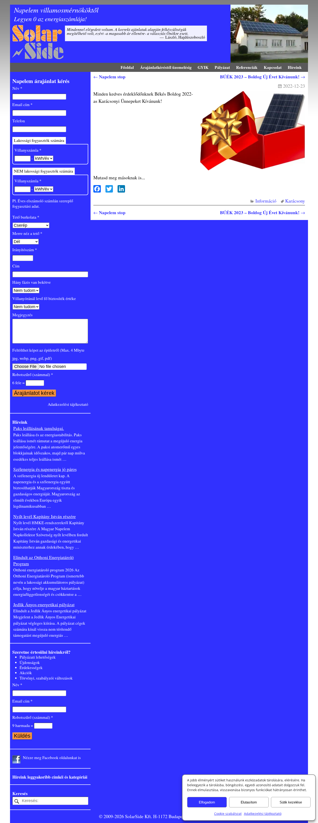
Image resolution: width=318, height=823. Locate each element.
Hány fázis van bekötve (31, 282)
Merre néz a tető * (27, 233)
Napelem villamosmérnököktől (56, 9)
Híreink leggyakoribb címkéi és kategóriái (49, 777)
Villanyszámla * (27, 150)
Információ (265, 201)
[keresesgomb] (16, 801)
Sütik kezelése (291, 802)
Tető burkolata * (25, 217)
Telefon (18, 120)
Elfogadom (207, 802)
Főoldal (127, 67)
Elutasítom (249, 802)
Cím (16, 266)
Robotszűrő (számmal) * (32, 374)
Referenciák (246, 67)
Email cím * (22, 104)
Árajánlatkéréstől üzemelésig (166, 67)
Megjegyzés (22, 314)
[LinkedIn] (120, 189)
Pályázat (222, 67)
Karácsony (295, 201)
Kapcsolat (273, 67)
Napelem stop (109, 76)
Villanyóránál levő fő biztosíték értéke (44, 298)
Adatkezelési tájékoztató (262, 813)
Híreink (295, 67)
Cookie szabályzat (228, 813)
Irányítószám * (24, 249)
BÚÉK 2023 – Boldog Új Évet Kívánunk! (262, 76)
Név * (17, 88)
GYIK (203, 67)
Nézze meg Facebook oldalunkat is (52, 757)
